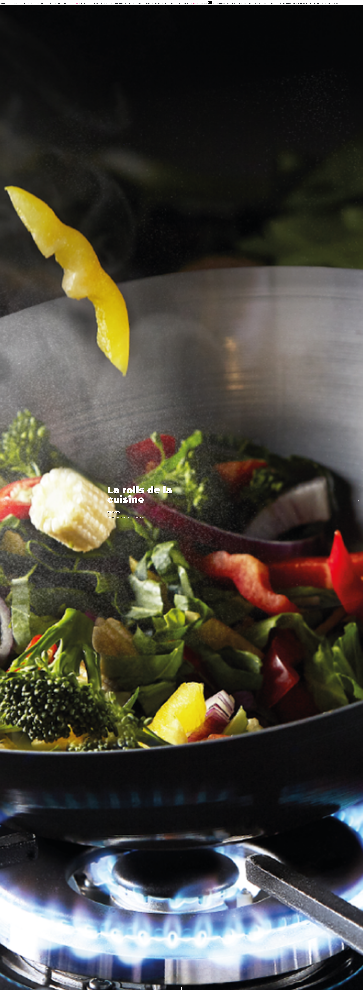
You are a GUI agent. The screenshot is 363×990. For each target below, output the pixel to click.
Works (216, 2)
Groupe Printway (243, 2)
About (202, 2)
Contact (226, 2)
